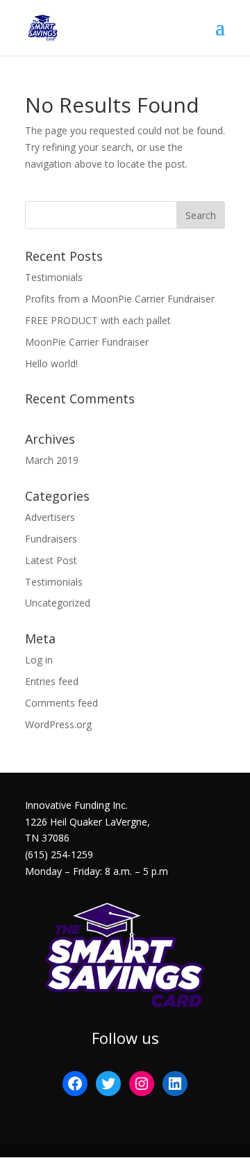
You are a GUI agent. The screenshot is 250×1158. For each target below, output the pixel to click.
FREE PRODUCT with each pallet (98, 320)
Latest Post (51, 560)
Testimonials (54, 277)
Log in (39, 659)
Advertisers (50, 517)
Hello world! (51, 363)
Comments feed (61, 702)
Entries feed (51, 681)
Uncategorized (57, 602)
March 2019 (51, 460)
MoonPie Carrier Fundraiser (87, 341)
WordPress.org (58, 724)
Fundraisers (51, 538)
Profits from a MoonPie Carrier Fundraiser (120, 298)
